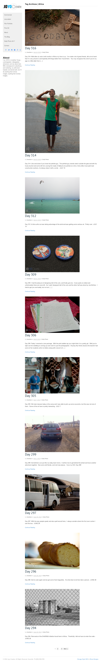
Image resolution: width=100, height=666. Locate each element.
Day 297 (30, 513)
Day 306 (30, 335)
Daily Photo (45, 52)
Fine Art (6, 28)
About (6, 32)
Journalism (7, 19)
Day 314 (30, 155)
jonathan (29, 52)
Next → (66, 649)
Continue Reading (30, 65)
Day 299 (30, 454)
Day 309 (30, 274)
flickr (13, 50)
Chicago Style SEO (82, 659)
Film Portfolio (8, 24)
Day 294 (30, 628)
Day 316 (30, 48)
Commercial (8, 15)
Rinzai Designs (94, 659)
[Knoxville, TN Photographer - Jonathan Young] (12, 9)
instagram (10, 50)
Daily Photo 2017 (9, 41)
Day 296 (30, 571)
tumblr (18, 50)
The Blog (7, 37)
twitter (7, 50)
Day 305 (30, 396)
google (15, 50)
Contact (6, 45)
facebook (4, 50)
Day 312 (30, 216)
